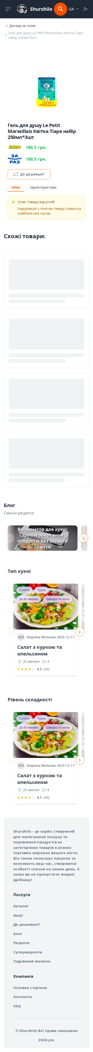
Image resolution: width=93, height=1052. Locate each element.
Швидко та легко (58, 599)
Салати (24, 590)
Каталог (21, 906)
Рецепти (21, 942)
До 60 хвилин (28, 599)
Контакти (22, 996)
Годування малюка (31, 961)
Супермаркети (27, 952)
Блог (17, 933)
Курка (42, 590)
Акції (18, 915)
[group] (43, 538)
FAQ (17, 1006)
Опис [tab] (15, 187)
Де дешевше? (26, 924)
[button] (74, 9)
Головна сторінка (30, 987)
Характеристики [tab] (43, 187)
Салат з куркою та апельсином (39, 650)
